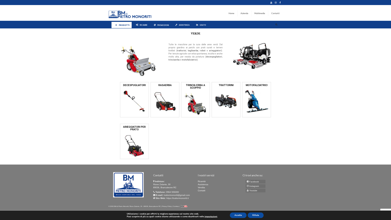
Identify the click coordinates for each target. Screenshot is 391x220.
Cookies (176, 206)
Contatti (201, 190)
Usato (203, 25)
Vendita (201, 187)
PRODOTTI (124, 25)
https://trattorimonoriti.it (177, 198)
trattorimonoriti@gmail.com (177, 195)
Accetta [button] (238, 215)
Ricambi (143, 25)
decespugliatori (134, 85)
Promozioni (163, 25)
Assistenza (184, 25)
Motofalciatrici (256, 85)
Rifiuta (255, 215)
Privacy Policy (167, 206)
